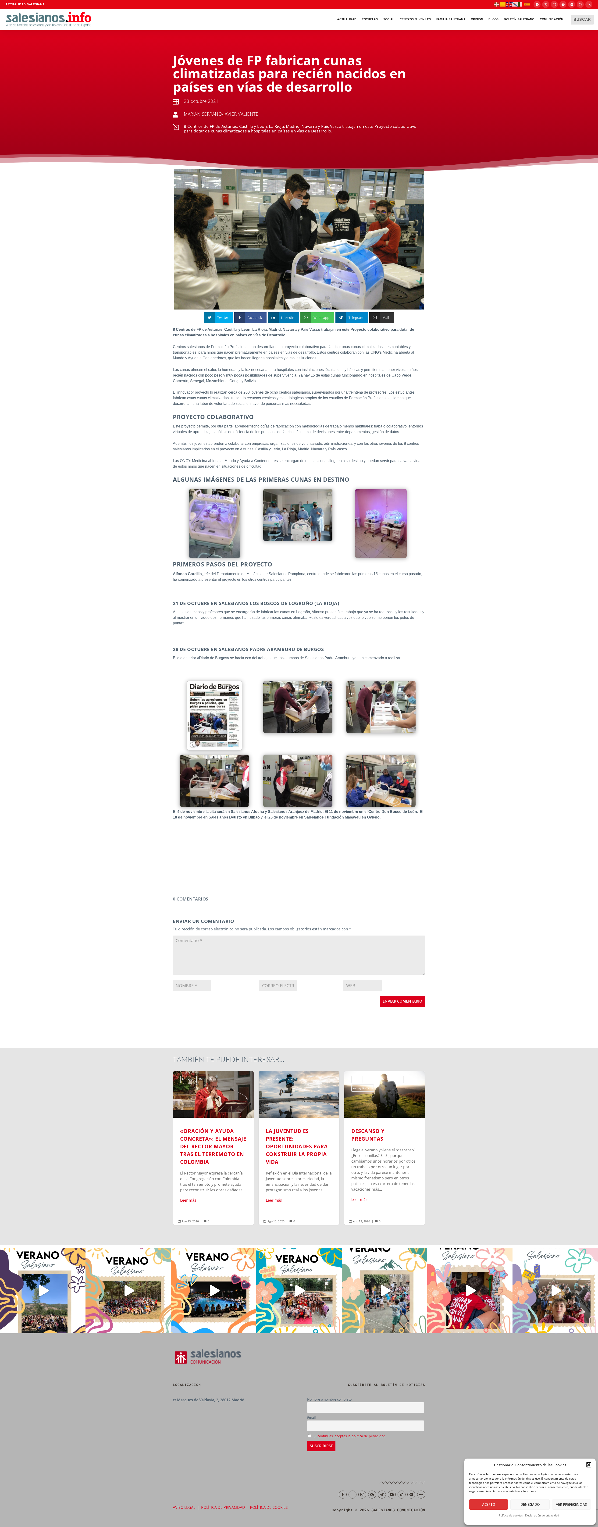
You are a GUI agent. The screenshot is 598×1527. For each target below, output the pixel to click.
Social (388, 19)
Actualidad (346, 19)
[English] (509, 4)
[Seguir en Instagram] (362, 1495)
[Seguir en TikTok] (402, 1495)
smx (373, 1079)
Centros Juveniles (415, 19)
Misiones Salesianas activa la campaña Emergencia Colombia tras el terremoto (384, 1148)
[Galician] (515, 4)
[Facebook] (537, 4)
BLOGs (493, 19)
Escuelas (370, 19)
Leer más (188, 1200)
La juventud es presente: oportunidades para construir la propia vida (213, 1148)
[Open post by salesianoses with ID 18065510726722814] (42, 1290)
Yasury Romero (277, 1088)
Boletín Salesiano (519, 19)
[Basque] (497, 4)
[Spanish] (527, 4)
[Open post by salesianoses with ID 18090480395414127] (128, 1290)
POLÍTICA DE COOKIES (269, 1507)
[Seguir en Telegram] (382, 1495)
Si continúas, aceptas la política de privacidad (349, 1436)
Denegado (530, 1504)
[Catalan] (503, 4)
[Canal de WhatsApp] (580, 4)
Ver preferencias (571, 1504)
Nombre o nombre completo (329, 1399)
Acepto (488, 1504)
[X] (545, 4)
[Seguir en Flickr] (421, 1495)
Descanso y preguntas (299, 1148)
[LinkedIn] (588, 4)
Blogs (270, 1079)
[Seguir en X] (352, 1495)
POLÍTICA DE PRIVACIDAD (223, 1507)
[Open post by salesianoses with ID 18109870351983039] (555, 1290)
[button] (588, 1465)
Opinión (477, 19)
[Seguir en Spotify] (411, 1495)
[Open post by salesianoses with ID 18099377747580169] (384, 1290)
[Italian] (521, 4)
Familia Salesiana (451, 19)
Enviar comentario (402, 1001)
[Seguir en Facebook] (343, 1495)
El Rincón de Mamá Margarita (297, 1079)
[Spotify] (571, 4)
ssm (382, 1079)
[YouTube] (562, 4)
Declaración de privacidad (542, 1515)
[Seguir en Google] (372, 1495)
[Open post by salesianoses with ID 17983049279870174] (213, 1290)
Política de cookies (511, 1515)
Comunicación (551, 19)
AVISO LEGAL (184, 1507)
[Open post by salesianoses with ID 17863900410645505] (470, 1290)
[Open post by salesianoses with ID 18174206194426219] (299, 1290)
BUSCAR (582, 19)
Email (311, 1417)
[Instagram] (554, 4)
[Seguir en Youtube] (392, 1495)
